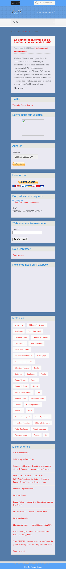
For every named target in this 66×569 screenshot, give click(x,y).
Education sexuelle (22, 368)
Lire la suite (19, 88)
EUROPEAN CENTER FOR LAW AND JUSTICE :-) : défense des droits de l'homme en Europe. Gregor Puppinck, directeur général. (31, 479)
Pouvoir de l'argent (22, 417)
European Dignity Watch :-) (23, 489)
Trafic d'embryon (21, 429)
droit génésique (36, 343)
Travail (37, 435)
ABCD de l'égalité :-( (21, 453)
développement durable (24, 362)
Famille (43, 374)
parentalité (18, 411)
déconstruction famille (23, 356)
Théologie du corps (42, 423)
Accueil (26, 31)
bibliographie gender (37, 325)
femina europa (20, 380)
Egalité (36, 368)
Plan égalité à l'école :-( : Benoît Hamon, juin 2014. (32, 525)
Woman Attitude (19, 551)
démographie (42, 356)
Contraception (20, 343)
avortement (19, 325)
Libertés (18, 404)
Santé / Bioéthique (20, 51)
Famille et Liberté (19, 495)
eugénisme (31, 374)
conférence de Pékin (40, 337)
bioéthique (19, 331)
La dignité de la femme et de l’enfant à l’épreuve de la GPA (33, 41)
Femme (34, 380)
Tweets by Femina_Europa (22, 105)
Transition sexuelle (22, 435)
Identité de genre (37, 398)
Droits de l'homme (22, 350)
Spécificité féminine (22, 423)
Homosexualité (20, 398)
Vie (46, 435)
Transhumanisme (39, 429)
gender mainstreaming (23, 392)
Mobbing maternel (33, 404)
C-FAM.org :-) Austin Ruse (23, 459)
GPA (35, 48)
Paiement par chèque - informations (25, 202)
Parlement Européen (20, 518)
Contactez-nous (18, 255)
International (43, 48)
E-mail (15, 229)
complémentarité (34, 331)
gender (35, 386)
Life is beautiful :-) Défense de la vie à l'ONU (30, 512)
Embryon (18, 374)
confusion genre (21, 337)
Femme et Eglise (21, 386)
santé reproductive (42, 417)
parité (30, 411)
